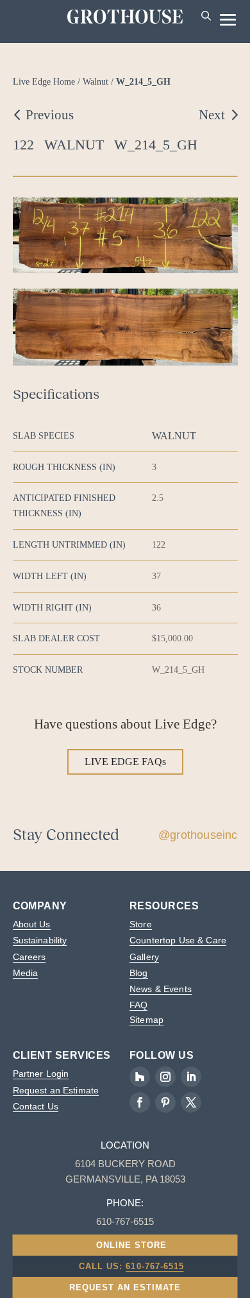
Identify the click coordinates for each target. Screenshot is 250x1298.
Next (212, 114)
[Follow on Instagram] (165, 1076)
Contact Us (35, 1106)
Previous (50, 114)
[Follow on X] (191, 1102)
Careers (29, 957)
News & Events (160, 989)
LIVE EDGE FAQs (125, 761)
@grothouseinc (197, 835)
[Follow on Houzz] (139, 1076)
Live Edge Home (44, 82)
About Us (32, 924)
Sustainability (40, 940)
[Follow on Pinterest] (165, 1102)
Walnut (95, 82)
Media (25, 973)
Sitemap (146, 1020)
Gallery (144, 957)
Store (140, 924)
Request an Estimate (56, 1090)
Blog (138, 973)
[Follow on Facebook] (139, 1102)
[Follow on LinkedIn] (191, 1076)
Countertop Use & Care (177, 940)
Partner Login (41, 1073)
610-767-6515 (154, 1266)
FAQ (138, 1005)
